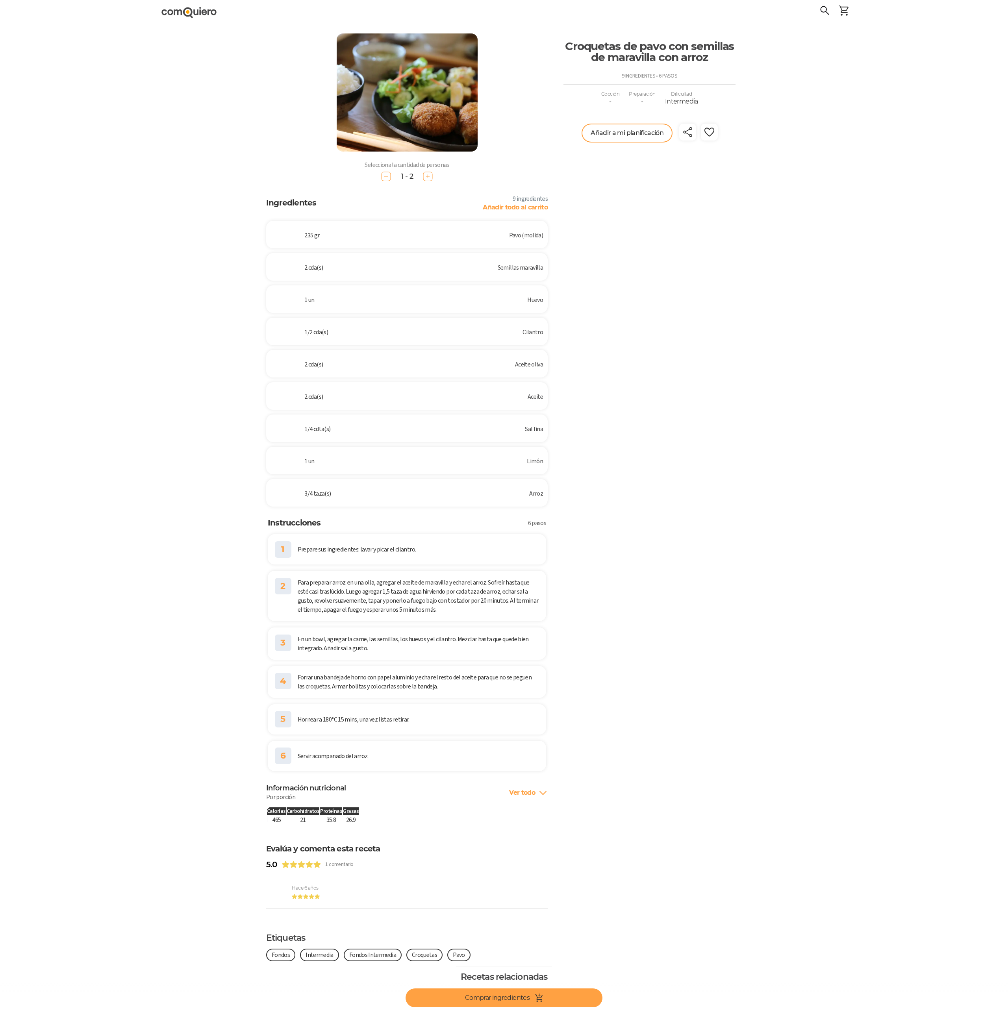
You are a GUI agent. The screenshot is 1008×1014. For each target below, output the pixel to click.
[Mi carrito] (844, 12)
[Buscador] (825, 12)
